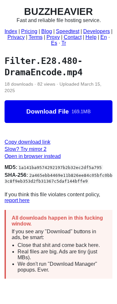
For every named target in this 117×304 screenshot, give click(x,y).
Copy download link (27, 142)
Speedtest (67, 31)
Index (11, 31)
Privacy (16, 37)
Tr (63, 43)
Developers (96, 31)
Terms (36, 37)
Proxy (53, 37)
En (103, 37)
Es (54, 43)
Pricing (29, 31)
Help (91, 37)
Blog (46, 31)
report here (17, 200)
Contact (73, 37)
